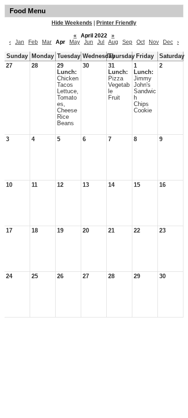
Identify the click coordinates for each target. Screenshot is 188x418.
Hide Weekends (72, 23)
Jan (19, 42)
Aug (113, 42)
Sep (127, 42)
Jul (100, 42)
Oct (140, 42)
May (74, 42)
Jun (88, 42)
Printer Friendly (116, 23)
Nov (154, 42)
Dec (168, 42)
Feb (33, 42)
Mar (47, 42)
